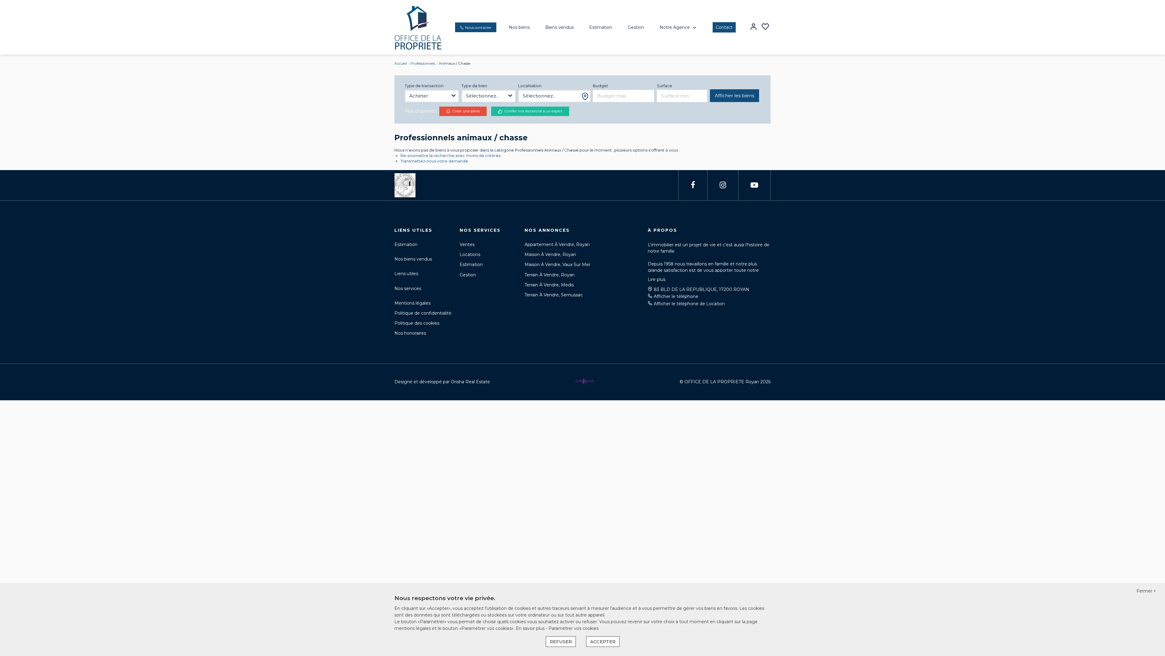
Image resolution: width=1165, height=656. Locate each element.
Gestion (636, 27)
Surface (664, 85)
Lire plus (656, 279)
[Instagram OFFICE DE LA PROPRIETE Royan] (723, 185)
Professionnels (422, 63)
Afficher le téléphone (676, 296)
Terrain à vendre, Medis (549, 285)
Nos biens (519, 27)
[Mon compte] (753, 27)
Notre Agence (675, 27)
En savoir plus (531, 628)
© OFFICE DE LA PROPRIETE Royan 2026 (725, 381)
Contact (724, 27)
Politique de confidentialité (422, 313)
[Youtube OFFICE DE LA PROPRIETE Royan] (754, 185)
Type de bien (474, 85)
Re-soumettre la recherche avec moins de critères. (450, 155)
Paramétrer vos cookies (574, 628)
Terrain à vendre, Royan (550, 275)
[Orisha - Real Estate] (585, 381)
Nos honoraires (410, 333)
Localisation (530, 85)
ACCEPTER (603, 641)
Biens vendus (559, 27)
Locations (470, 254)
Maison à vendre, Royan (550, 254)
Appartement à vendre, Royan (557, 244)
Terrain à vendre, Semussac (554, 295)
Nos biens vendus (413, 259)
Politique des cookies (416, 323)
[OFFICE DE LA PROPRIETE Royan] (418, 27)
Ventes (467, 244)
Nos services (407, 288)
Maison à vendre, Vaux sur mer (557, 264)
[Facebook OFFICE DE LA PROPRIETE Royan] (693, 185)
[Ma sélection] (765, 27)
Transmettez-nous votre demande (434, 161)
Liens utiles (406, 273)
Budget (600, 85)
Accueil (400, 63)
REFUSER (561, 641)
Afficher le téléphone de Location (689, 303)
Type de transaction (424, 85)
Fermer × (1146, 591)
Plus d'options (420, 111)
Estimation (600, 27)
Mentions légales (412, 303)
